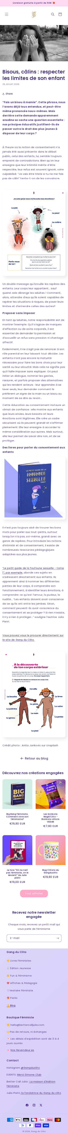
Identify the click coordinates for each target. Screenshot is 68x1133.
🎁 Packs (12, 998)
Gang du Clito (38, 1131)
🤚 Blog (11, 1005)
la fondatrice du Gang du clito (41, 1093)
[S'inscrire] (57, 938)
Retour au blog (36, 758)
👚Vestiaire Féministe (20, 990)
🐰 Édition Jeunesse (19, 968)
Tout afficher (34, 893)
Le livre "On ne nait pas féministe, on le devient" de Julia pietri (17, 874)
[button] (6, 14)
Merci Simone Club (29, 1074)
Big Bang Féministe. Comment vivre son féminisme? (17, 817)
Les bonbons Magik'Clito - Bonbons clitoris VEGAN (51, 818)
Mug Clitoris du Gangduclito (50, 871)
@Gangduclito (30, 1067)
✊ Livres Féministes (19, 960)
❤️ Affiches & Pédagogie (22, 983)
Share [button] (9, 93)
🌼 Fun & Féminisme (19, 975)
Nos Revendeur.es (22, 1050)
